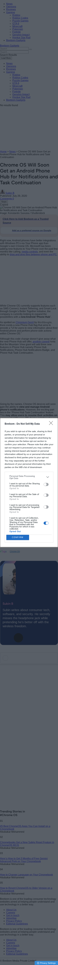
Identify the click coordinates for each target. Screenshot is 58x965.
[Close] (52, 424)
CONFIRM (17, 537)
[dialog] (29, 482)
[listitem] (29, 477)
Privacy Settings (48, 963)
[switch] (46, 484)
